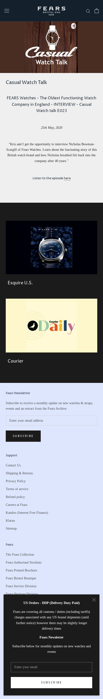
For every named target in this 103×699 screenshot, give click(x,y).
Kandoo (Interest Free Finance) (27, 512)
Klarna (10, 520)
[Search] (88, 11)
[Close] (94, 600)
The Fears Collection (20, 554)
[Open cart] (97, 10)
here (67, 178)
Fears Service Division (21, 586)
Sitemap (11, 528)
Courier (15, 361)
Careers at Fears (16, 505)
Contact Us (13, 465)
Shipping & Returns (19, 473)
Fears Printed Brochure (21, 570)
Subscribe (51, 683)
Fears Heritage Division (22, 594)
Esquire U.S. (20, 283)
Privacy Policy (16, 481)
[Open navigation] (6, 11)
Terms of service (17, 489)
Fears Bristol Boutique (21, 578)
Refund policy (15, 497)
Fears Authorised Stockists (23, 562)
